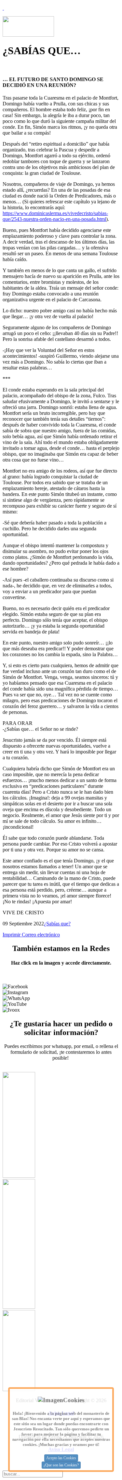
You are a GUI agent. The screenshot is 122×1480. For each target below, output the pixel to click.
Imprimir (12, 934)
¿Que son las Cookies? (61, 1465)
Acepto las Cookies (61, 1458)
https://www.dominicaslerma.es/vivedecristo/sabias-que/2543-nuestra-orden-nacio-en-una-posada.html (55, 216)
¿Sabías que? (57, 923)
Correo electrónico (41, 934)
